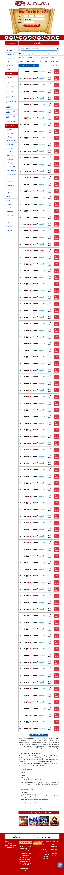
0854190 (27, 330)
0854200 (27, 264)
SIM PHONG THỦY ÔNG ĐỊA (42, 836)
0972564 (27, 251)
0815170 (27, 71)
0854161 (27, 715)
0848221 (27, 178)
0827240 (27, 217)
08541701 (27, 702)
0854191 (27, 290)
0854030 (27, 131)
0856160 (27, 105)
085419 (27, 357)
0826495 (27, 231)
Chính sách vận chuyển (54, 845)
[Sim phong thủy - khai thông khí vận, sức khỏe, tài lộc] (32, 4)
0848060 (27, 184)
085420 (27, 582)
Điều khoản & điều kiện (45, 850)
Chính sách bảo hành (54, 854)
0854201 (27, 556)
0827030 (27, 224)
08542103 (27, 496)
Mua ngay (56, 71)
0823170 (27, 237)
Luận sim (49, 71)
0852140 (27, 158)
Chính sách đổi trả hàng (55, 850)
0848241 (27, 171)
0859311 (27, 78)
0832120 (27, 204)
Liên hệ (44, 847)
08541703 (27, 642)
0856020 (27, 111)
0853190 (27, 138)
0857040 (27, 98)
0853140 (27, 144)
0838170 (27, 191)
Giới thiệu (44, 844)
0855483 (27, 118)
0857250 (27, 91)
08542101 (27, 543)
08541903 (27, 403)
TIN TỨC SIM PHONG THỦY (44, 837)
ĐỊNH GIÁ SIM (16, 837)
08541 (27, 390)
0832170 (27, 198)
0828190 (27, 211)
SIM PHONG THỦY (54, 836)
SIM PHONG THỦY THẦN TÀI (27, 836)
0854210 (27, 443)
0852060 (27, 164)
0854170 (27, 636)
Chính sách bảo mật (45, 859)
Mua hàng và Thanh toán (45, 855)
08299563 (27, 257)
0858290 (27, 85)
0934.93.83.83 (26, 843)
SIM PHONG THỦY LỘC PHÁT (12, 836)
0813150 (27, 244)
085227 (27, 151)
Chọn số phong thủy (32, 25)
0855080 (27, 125)
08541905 (27, 383)
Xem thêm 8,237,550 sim (39, 735)
